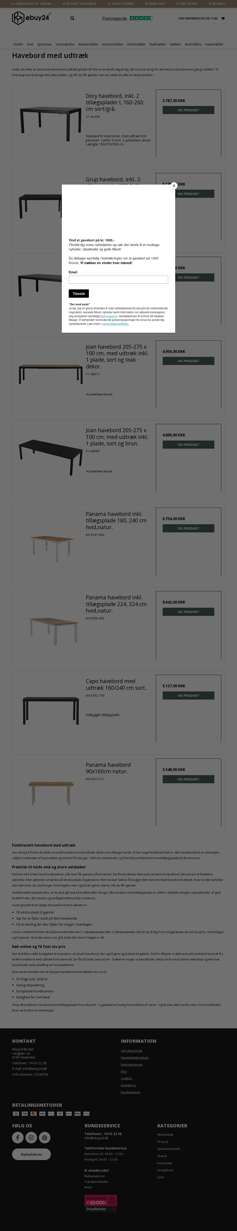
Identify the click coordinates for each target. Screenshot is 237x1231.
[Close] (174, 185)
